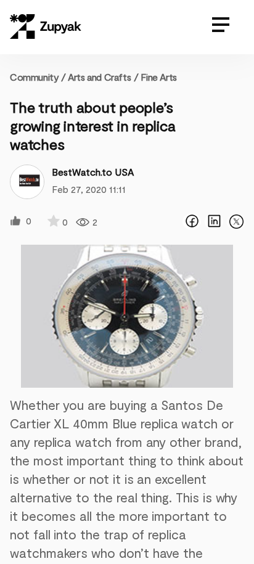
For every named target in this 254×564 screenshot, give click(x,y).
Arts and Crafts (99, 77)
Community (38, 77)
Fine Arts (158, 77)
